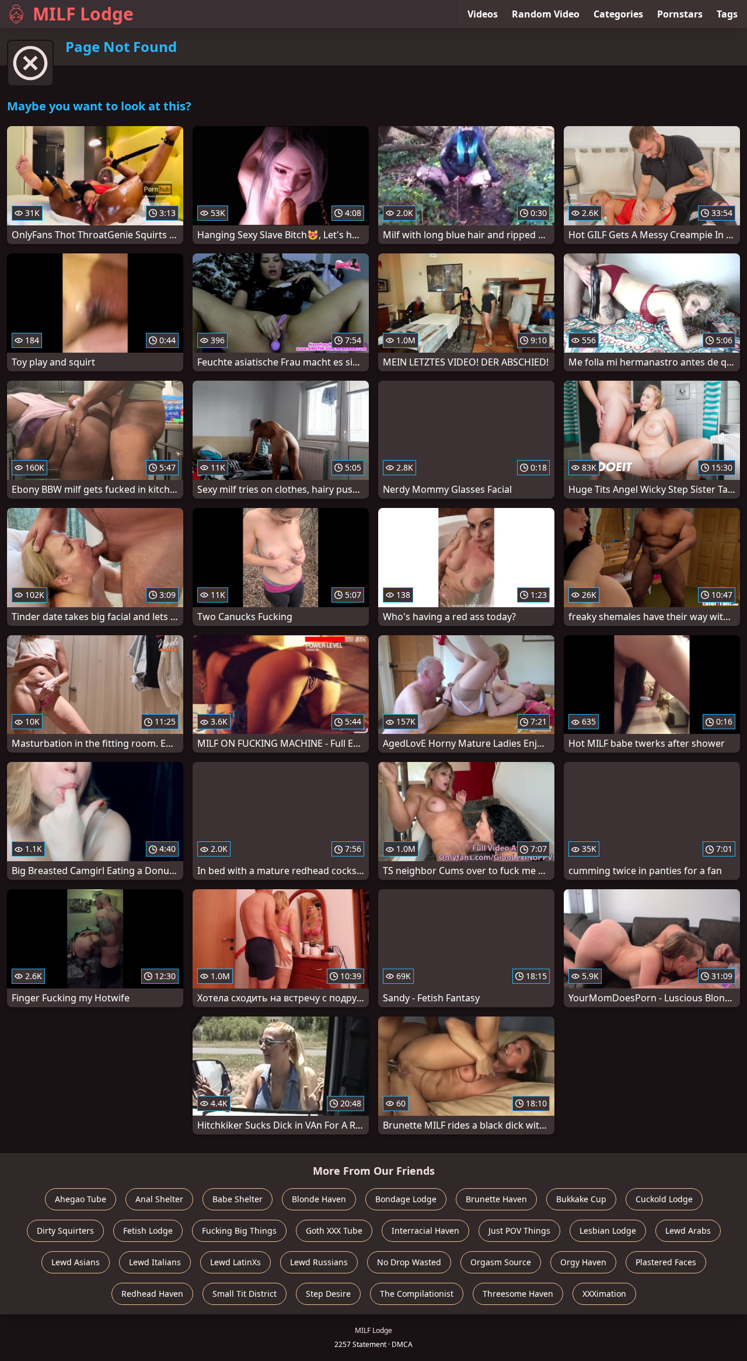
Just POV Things (519, 1230)
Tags (727, 14)
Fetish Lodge (148, 1230)
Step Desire (328, 1293)
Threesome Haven (518, 1293)
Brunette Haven (496, 1199)
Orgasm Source (500, 1262)
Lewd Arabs (688, 1230)
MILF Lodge (83, 14)
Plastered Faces (666, 1262)
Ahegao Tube (80, 1199)
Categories (618, 14)
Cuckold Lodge (664, 1199)
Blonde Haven (319, 1199)
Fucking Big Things (239, 1230)
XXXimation (604, 1293)
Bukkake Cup (581, 1199)
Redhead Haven (152, 1293)
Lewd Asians (75, 1262)
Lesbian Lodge (608, 1230)
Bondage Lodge (406, 1199)
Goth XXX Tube (334, 1230)
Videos (482, 14)
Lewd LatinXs (235, 1262)
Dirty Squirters (65, 1230)
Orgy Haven (583, 1262)
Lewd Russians (319, 1262)
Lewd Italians (155, 1262)
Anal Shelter (159, 1199)
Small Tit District (244, 1293)
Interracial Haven (425, 1230)
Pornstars (680, 14)
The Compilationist (416, 1293)
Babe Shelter (237, 1199)
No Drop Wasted (409, 1262)
